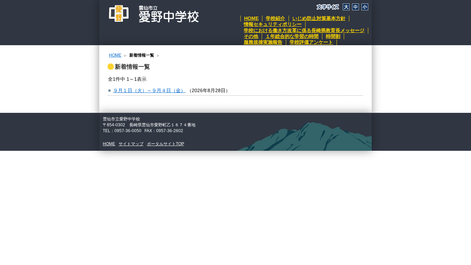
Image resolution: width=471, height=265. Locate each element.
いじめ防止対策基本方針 (318, 18)
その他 (251, 36)
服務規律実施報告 (263, 42)
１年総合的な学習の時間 (292, 36)
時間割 (333, 36)
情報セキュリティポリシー (273, 24)
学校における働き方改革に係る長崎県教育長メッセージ (304, 30)
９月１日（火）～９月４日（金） (149, 90)
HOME (251, 18)
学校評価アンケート (311, 42)
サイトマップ (131, 144)
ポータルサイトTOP (165, 144)
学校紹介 (275, 18)
